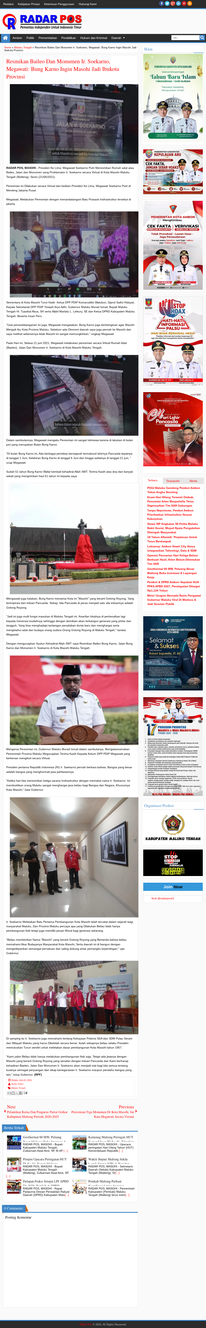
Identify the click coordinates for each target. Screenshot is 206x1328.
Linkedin (178, 3)
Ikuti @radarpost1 (162, 898)
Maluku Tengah (18, 1088)
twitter (167, 3)
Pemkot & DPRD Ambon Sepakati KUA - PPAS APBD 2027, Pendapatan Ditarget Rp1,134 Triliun (174, 586)
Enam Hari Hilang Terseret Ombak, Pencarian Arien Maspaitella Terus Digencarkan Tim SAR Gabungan (170, 501)
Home (5, 38)
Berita (193, 480)
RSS (189, 3)
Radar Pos (86, 1324)
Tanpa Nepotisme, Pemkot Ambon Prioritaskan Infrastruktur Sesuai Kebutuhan (170, 514)
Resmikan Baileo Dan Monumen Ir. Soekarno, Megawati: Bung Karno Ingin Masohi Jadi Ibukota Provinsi (62, 68)
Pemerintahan (48, 38)
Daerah (116, 38)
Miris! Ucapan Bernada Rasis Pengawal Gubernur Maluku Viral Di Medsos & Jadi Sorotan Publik (174, 600)
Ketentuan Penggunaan (59, 4)
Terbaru (153, 480)
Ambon (17, 38)
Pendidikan (68, 38)
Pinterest (184, 3)
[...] (66, 1150)
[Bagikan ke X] (17, 1093)
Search (202, 37)
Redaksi (8, 4)
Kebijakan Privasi (29, 4)
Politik (30, 38)
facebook (161, 3)
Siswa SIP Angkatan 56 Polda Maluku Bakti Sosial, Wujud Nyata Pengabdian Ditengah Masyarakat (173, 528)
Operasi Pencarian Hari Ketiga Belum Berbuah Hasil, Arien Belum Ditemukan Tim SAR (173, 559)
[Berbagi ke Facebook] (21, 1093)
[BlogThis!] (13, 1093)
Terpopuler (173, 480)
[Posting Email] (25, 1092)
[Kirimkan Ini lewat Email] (9, 1093)
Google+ (172, 3)
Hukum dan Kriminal (93, 38)
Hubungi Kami (88, 4)
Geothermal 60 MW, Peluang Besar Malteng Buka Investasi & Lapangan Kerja (172, 573)
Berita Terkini (17, 1084)
